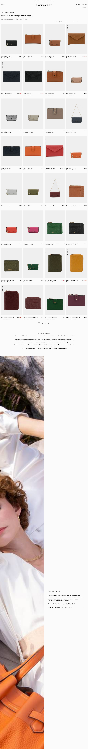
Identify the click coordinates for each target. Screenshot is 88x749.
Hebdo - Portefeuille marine (6, 168)
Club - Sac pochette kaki (27, 205)
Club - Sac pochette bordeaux (50, 205)
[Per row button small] (61, 22)
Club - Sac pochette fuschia (28, 242)
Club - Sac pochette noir (5, 56)
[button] (78, 4)
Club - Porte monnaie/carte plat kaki (7, 280)
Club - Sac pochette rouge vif (6, 242)
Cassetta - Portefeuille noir (28, 93)
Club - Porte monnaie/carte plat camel (73, 205)
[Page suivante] (49, 323)
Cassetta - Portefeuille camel (71, 56)
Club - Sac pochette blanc (6, 205)
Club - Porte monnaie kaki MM (50, 280)
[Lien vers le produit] (11, 38)
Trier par (70, 21)
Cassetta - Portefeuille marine (6, 93)
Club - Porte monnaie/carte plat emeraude (52, 242)
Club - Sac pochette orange (71, 168)
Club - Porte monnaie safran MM (72, 280)
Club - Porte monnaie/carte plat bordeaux (30, 317)
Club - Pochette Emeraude (28, 280)
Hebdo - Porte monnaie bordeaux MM (73, 317)
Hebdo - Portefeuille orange (28, 168)
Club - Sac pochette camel (49, 56)
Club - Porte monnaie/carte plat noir (72, 242)
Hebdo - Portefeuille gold (27, 56)
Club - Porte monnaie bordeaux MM (7, 317)
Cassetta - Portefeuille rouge (50, 168)
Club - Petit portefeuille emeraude (51, 317)
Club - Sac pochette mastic (71, 93)
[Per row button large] (60, 22)
